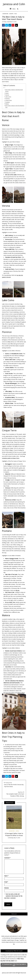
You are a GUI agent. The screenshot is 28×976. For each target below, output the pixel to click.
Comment (7, 858)
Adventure (5, 13)
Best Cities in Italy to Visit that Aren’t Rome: (14, 90)
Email (6, 882)
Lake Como (8, 96)
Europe (11, 13)
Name (6, 876)
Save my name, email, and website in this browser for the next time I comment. (13, 896)
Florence (7, 98)
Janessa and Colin (14, 4)
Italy (15, 13)
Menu (13, 9)
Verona (7, 95)
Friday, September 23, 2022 (10, 21)
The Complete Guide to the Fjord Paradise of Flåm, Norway (15, 794)
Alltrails (17, 590)
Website (6, 888)
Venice (7, 93)
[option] (14, 822)
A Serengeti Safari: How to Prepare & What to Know (14, 834)
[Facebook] (3, 25)
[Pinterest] (13, 25)
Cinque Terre (8, 100)
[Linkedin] (9, 25)
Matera (7, 104)
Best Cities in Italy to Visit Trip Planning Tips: (14, 106)
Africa (17, 831)
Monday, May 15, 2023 (14, 837)
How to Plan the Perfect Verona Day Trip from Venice (14, 784)
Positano (7, 102)
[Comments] (16, 25)
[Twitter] (6, 25)
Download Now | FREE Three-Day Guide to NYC (15, 964)
